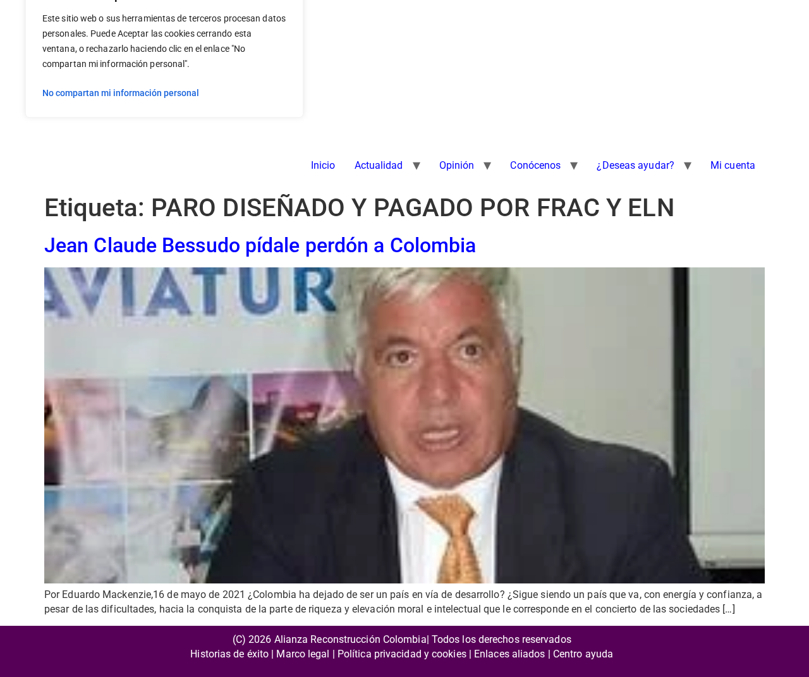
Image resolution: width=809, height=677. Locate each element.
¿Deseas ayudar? (635, 165)
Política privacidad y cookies (402, 654)
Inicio (323, 165)
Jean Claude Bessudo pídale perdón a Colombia (260, 245)
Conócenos (535, 165)
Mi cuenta (732, 165)
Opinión (457, 165)
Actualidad (379, 165)
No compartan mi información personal (120, 93)
